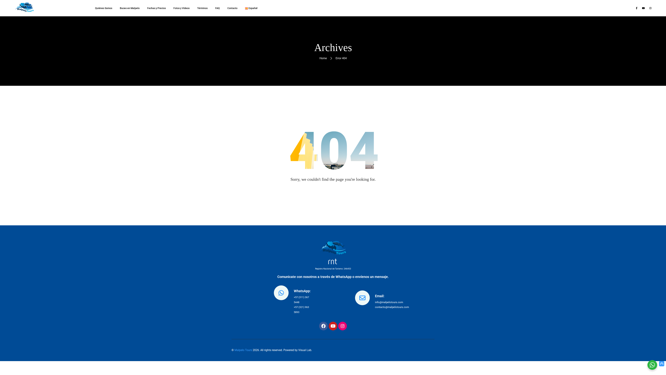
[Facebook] (323, 326)
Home (323, 58)
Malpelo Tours (243, 350)
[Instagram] (342, 326)
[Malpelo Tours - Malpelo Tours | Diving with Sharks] (25, 8)
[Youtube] (333, 326)
